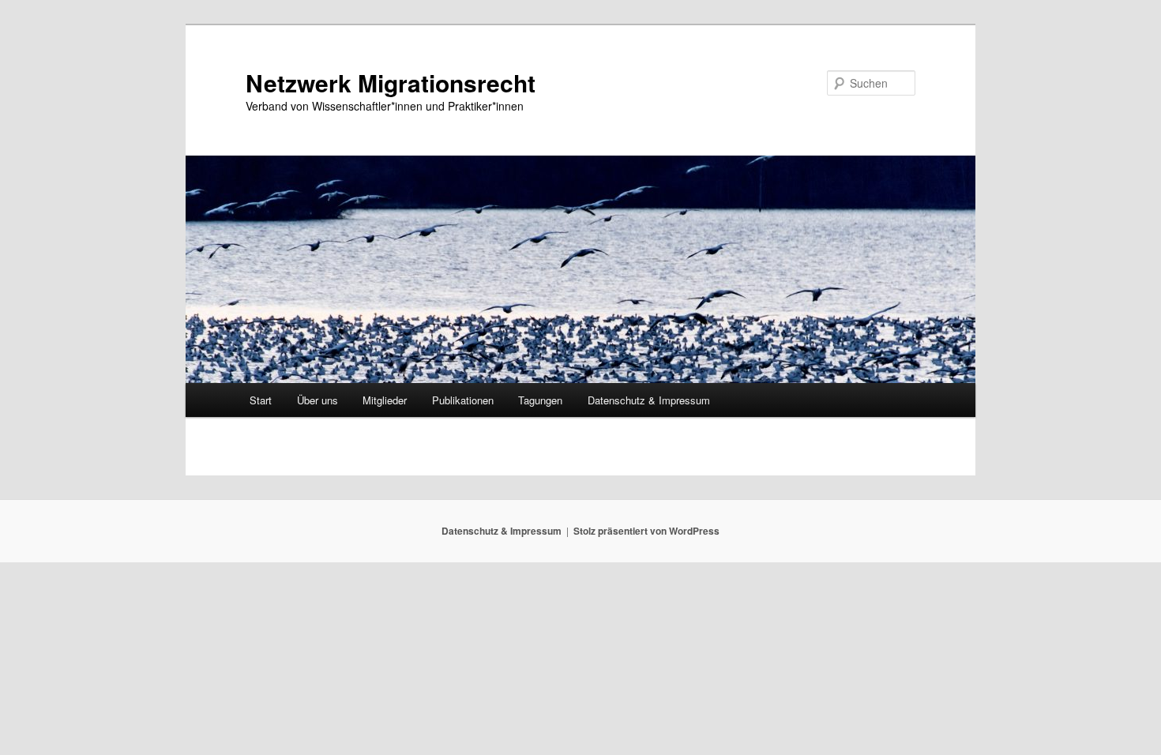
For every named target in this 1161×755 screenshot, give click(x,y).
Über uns (317, 400)
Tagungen (540, 400)
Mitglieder (385, 400)
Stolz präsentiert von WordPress (646, 531)
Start (261, 400)
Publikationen (463, 400)
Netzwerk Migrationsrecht (390, 83)
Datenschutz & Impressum (649, 400)
